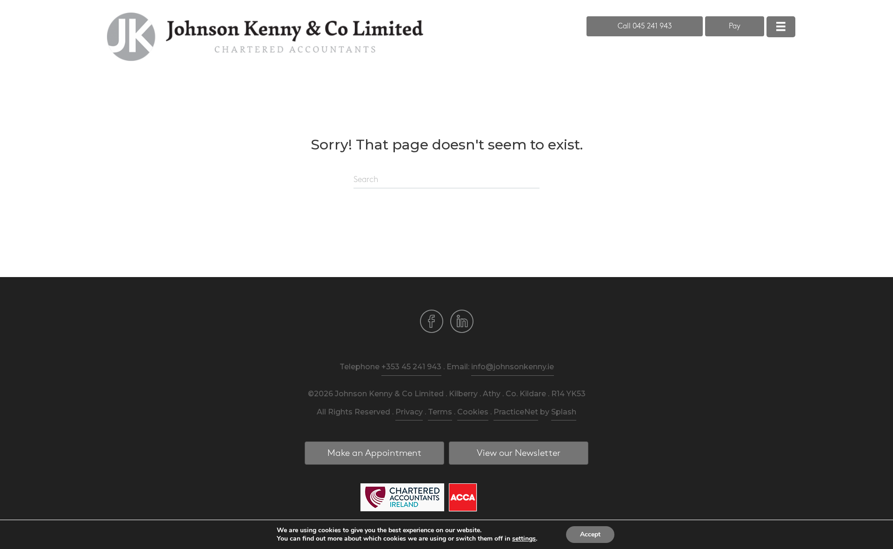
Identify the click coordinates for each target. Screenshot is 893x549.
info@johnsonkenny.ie (512, 366)
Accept (590, 534)
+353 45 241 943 (411, 366)
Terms (440, 411)
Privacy (409, 411)
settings (524, 539)
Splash (563, 411)
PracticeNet (515, 411)
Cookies (472, 411)
